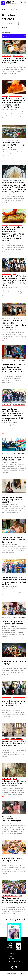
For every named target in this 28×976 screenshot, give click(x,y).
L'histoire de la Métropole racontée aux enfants (14, 782)
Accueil (4, 9)
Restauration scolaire (18, 55)
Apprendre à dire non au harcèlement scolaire (13, 458)
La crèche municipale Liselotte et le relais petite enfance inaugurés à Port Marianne (14, 580)
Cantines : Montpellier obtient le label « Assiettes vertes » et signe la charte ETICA (14, 323)
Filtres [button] (5, 27)
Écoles (3, 140)
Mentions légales (11, 973)
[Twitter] (16, 967)
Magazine (12, 956)
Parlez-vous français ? (12, 821)
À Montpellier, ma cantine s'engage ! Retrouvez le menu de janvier (14, 60)
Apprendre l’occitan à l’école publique (12, 859)
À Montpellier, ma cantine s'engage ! (14, 662)
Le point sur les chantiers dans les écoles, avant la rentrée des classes (14, 743)
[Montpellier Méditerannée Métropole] (10, 946)
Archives (15, 778)
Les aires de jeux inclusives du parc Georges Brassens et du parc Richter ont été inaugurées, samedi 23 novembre (13, 414)
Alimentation (5, 95)
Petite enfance (16, 575)
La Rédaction (22, 973)
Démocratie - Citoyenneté (7, 816)
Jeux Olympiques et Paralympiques (10, 895)
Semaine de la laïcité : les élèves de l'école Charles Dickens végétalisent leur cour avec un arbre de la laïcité (14, 280)
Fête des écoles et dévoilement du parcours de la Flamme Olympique (14, 900)
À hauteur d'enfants (6, 55)
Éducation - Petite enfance (15, 95)
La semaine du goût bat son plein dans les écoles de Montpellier (13, 539)
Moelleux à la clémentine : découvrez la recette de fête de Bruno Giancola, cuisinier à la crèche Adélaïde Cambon (14, 102)
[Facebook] (12, 967)
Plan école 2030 (5, 738)
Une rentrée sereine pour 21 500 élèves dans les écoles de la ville (14, 703)
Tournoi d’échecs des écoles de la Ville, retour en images (13, 144)
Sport (20, 895)
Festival (14, 495)
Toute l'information (14, 961)
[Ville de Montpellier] (18, 946)
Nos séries (12, 959)
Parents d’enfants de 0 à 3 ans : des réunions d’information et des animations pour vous (14, 368)
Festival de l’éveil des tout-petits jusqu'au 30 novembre (12, 499)
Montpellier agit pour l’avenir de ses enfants (12, 622)
